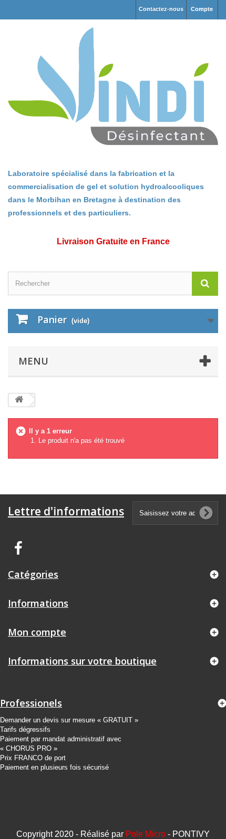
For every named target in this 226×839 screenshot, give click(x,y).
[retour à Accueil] (19, 400)
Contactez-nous (161, 9)
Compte (202, 9)
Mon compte (37, 632)
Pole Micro (146, 834)
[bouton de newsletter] (206, 512)
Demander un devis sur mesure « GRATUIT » (69, 720)
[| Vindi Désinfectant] (113, 86)
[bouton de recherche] (205, 283)
